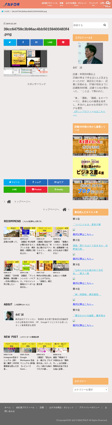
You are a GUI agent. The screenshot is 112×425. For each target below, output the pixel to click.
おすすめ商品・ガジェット (76, 4)
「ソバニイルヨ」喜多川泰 (87, 224)
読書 (61, 4)
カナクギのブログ (80, 420)
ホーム (8, 407)
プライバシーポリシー (89, 407)
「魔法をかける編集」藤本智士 (89, 315)
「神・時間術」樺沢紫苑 (87, 294)
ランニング (93, 4)
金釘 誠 (19, 314)
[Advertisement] (28, 106)
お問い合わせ (105, 4)
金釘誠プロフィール (49, 4)
